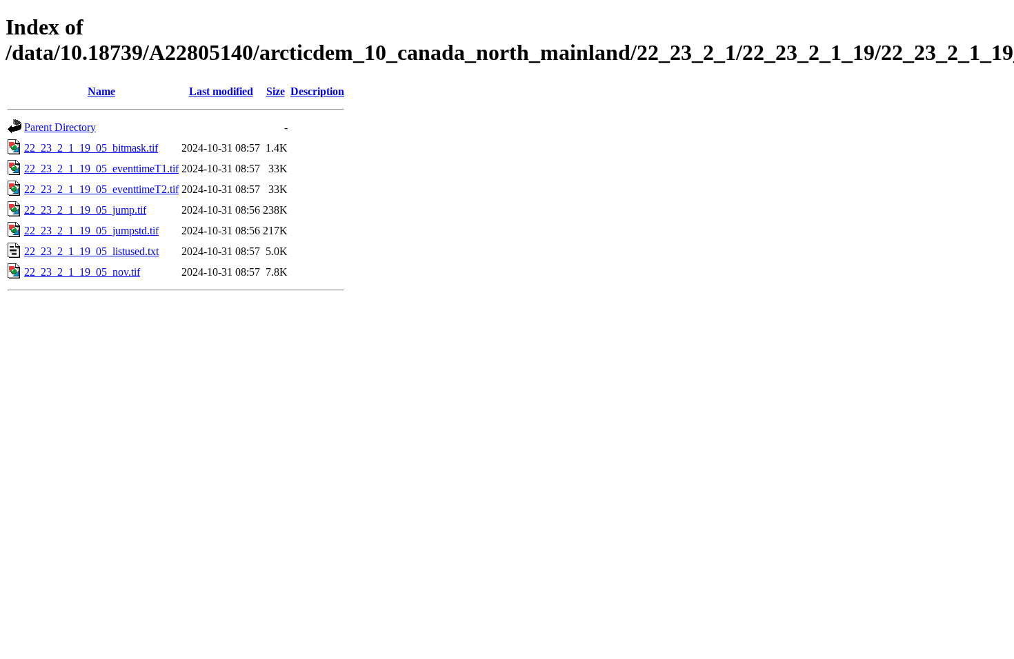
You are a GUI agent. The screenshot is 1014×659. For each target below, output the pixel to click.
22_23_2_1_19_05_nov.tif (82, 272)
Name (101, 91)
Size (275, 91)
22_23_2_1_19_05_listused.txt (91, 251)
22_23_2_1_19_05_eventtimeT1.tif (101, 168)
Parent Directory (60, 127)
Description (317, 91)
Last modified (221, 91)
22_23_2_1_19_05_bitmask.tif (91, 148)
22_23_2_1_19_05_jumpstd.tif (91, 230)
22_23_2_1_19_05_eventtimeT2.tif (101, 189)
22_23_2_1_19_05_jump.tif (85, 210)
